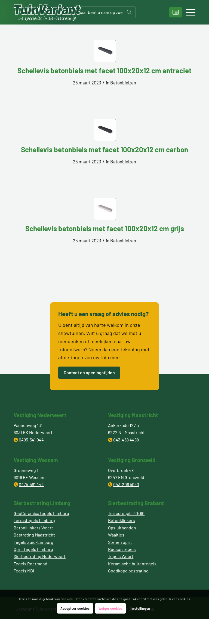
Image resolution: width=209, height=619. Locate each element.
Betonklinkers (121, 520)
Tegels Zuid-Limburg (33, 542)
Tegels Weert (120, 556)
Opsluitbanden (122, 527)
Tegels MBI (24, 570)
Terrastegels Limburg (34, 520)
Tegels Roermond (30, 563)
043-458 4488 (126, 439)
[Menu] (187, 12)
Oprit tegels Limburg (33, 549)
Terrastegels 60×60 (126, 513)
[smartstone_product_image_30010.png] (105, 209)
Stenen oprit (120, 542)
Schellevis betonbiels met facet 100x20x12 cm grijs (104, 228)
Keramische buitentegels (132, 563)
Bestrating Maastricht (34, 534)
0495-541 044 (31, 439)
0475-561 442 (31, 484)
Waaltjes (116, 534)
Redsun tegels (122, 549)
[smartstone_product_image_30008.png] (105, 130)
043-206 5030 (126, 484)
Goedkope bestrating (128, 570)
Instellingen (140, 608)
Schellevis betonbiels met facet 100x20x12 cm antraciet (104, 70)
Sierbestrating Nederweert (40, 556)
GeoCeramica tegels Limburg (41, 513)
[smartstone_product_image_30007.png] (105, 51)
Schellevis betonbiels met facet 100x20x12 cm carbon (104, 149)
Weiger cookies (110, 608)
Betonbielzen (123, 82)
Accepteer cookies (75, 608)
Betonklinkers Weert (33, 527)
